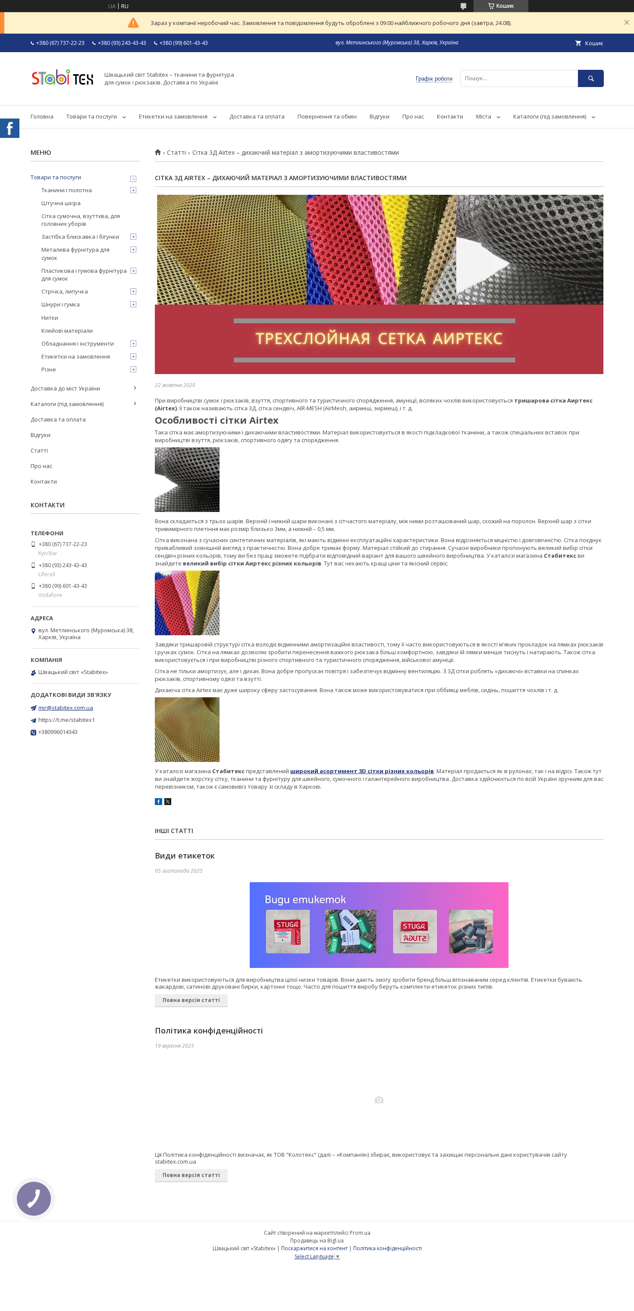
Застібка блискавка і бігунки (80, 236)
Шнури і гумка (60, 304)
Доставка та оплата (257, 116)
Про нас (413, 116)
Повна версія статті (191, 1000)
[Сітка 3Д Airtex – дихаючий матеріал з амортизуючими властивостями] (379, 284)
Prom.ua (360, 1232)
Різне (48, 369)
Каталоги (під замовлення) (549, 116)
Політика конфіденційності (209, 1030)
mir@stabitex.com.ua (65, 707)
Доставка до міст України (65, 388)
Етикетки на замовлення (173, 116)
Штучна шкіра (61, 203)
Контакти (450, 116)
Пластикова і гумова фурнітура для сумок (84, 274)
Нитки (49, 318)
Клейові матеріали (67, 330)
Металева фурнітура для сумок (75, 253)
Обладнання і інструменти (77, 343)
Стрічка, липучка (64, 291)
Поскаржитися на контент (314, 1248)
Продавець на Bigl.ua (317, 1240)
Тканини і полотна (66, 190)
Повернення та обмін (327, 116)
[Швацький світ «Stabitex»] (62, 94)
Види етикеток (185, 855)
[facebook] (158, 803)
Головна (42, 116)
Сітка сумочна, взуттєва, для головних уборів (80, 220)
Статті (176, 152)
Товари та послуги (91, 116)
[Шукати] (591, 78)
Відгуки (379, 116)
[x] (167, 803)
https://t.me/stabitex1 (66, 719)
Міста (483, 116)
